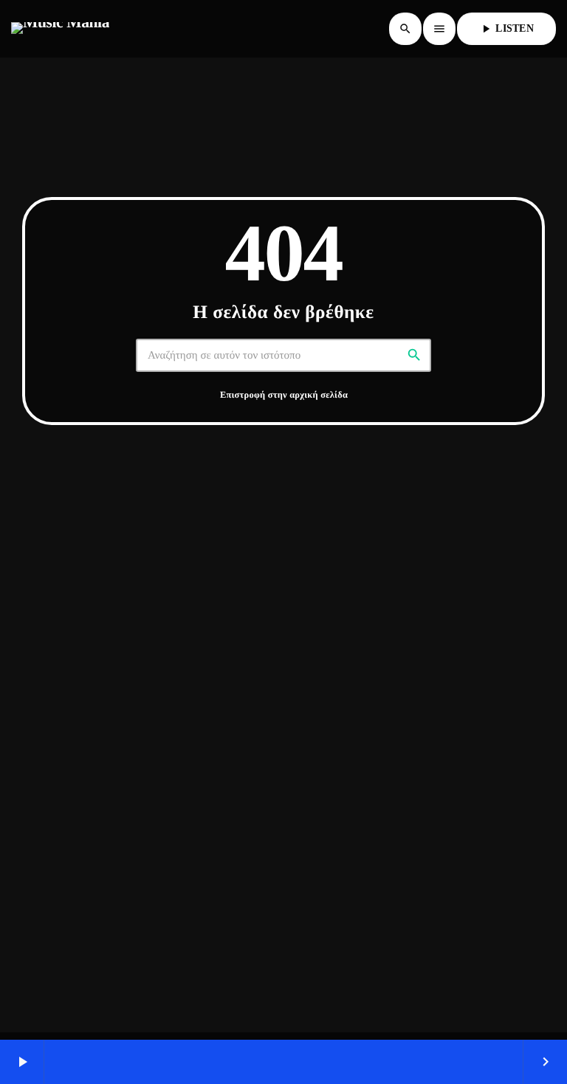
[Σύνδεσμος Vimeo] (60, 29)
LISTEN (506, 28)
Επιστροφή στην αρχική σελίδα (284, 395)
